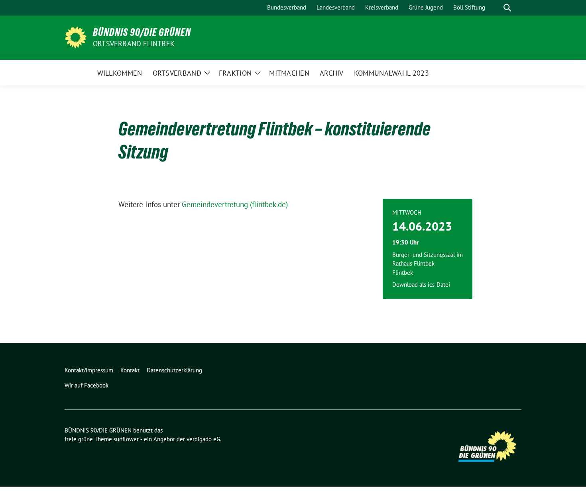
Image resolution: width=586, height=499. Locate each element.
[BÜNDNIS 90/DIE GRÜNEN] (76, 36)
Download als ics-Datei (421, 284)
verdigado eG (203, 439)
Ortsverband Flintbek (134, 43)
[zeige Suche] (507, 8)
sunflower (126, 439)
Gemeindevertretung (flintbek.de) (235, 204)
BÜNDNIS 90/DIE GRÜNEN (142, 32)
